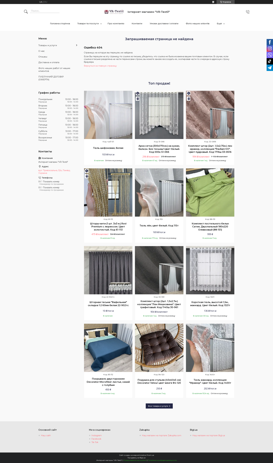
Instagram (96, 435)
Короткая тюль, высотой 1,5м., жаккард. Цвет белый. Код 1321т (210, 304)
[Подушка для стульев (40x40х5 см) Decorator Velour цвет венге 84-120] (159, 348)
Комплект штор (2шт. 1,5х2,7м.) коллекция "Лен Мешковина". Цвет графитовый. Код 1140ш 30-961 (159, 304)
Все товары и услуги (158, 406)
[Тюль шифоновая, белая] (108, 115)
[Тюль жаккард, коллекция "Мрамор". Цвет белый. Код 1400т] (210, 348)
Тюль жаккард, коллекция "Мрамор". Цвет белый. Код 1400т (210, 381)
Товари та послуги (88, 23)
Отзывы (42, 56)
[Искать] (26, 12)
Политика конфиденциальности (162, 460)
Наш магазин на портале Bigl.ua (208, 435)
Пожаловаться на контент (134, 460)
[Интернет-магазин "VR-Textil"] (114, 12)
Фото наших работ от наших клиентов (54, 69)
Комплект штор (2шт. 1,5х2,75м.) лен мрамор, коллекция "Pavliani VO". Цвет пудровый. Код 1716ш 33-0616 (210, 149)
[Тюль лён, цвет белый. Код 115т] (159, 192)
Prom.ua (150, 455)
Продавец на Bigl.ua (136, 458)
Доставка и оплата (48, 62)
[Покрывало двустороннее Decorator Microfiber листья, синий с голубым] (108, 348)
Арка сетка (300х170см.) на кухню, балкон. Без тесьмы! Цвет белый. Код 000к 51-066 (159, 149)
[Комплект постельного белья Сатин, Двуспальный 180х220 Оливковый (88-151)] (210, 192)
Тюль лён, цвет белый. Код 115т (159, 225)
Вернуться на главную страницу (100, 66)
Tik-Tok (94, 442)
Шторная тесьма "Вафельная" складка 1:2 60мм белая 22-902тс (108, 304)
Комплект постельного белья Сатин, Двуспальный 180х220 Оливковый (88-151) (210, 226)
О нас (41, 51)
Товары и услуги (47, 45)
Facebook (96, 439)
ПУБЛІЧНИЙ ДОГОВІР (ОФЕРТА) (51, 78)
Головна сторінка (60, 23)
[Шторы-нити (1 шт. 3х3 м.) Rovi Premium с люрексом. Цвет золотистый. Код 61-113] (108, 192)
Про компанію (115, 23)
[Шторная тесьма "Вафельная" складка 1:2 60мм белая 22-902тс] (108, 270)
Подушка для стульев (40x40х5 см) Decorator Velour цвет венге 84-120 (159, 381)
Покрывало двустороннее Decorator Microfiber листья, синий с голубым (108, 381)
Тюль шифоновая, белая (108, 148)
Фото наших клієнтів (197, 23)
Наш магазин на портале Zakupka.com (161, 435)
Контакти (137, 23)
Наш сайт (46, 435)
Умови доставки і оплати (164, 23)
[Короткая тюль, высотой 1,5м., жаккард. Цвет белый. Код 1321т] (210, 270)
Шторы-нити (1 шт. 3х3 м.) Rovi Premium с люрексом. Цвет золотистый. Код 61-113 (108, 226)
